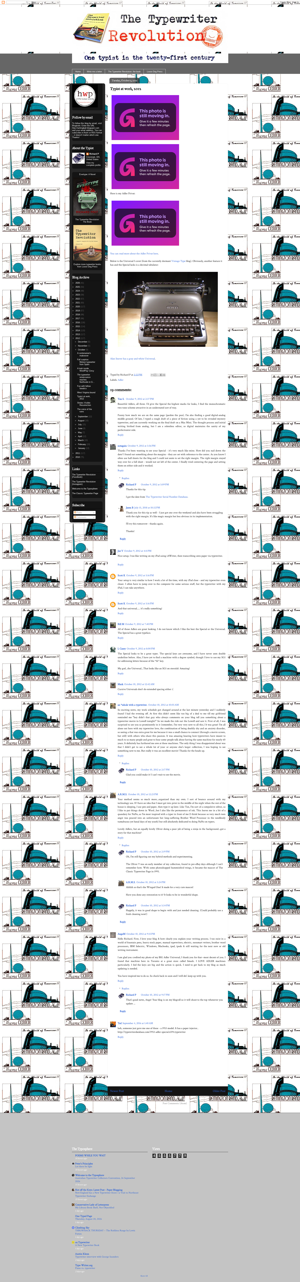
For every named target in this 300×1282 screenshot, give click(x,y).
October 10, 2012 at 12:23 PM (143, 794)
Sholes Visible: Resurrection (84, 404)
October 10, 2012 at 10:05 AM (163, 705)
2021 (77, 303)
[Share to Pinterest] (164, 374)
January (82, 448)
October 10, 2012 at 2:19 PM (155, 851)
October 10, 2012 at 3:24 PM (150, 882)
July (80, 424)
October (82, 350)
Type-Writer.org (83, 1265)
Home (78, 71)
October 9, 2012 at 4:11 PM (137, 551)
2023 (77, 295)
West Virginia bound (86, 392)
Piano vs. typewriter (85, 1268)
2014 (77, 330)
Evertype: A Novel (87, 174)
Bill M (121, 624)
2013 (77, 334)
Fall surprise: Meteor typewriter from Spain (86, 362)
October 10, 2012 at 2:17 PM (155, 769)
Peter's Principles (84, 1163)
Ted (120, 1023)
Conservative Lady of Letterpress (92, 1204)
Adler (120, 380)
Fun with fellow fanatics (84, 387)
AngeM (121, 934)
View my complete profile (93, 164)
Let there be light (83, 1166)
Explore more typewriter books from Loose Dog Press (87, 265)
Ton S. (121, 399)
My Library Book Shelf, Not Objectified (94, 1207)
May (80, 432)
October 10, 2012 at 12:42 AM (139, 684)
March (81, 440)
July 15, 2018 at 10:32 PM (147, 507)
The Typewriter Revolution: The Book (87, 220)
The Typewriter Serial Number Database (167, 497)
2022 (77, 299)
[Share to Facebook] (161, 374)
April (80, 436)
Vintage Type (178, 261)
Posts (79, 512)
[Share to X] (158, 374)
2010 (77, 457)
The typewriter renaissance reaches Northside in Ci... (86, 378)
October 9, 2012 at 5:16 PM (140, 575)
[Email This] (152, 374)
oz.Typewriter (82, 1242)
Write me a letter (94, 71)
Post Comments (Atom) (175, 1103)
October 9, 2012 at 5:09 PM (155, 484)
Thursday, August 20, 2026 (88, 1219)
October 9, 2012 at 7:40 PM (139, 624)
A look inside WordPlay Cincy (85, 369)
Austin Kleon (82, 1254)
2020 (77, 306)
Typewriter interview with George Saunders (97, 1256)
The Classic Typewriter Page (85, 493)
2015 (77, 326)
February (82, 444)
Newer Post (117, 1091)
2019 (77, 310)
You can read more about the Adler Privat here (134, 253)
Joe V (120, 551)
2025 (77, 287)
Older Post (219, 1091)
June (80, 428)
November (83, 346)
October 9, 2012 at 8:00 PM (141, 648)
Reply (121, 435)
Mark (120, 684)
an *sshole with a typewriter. (132, 705)
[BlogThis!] (155, 374)
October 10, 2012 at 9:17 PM (155, 995)
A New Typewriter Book (87, 1245)
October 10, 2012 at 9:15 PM (140, 934)
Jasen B (129, 507)
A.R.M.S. (122, 794)
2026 (77, 283)
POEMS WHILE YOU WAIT (90, 1155)
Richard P (131, 484)
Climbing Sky (82, 1227)
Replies (125, 478)
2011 (77, 453)
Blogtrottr (76, 125)
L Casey (122, 648)
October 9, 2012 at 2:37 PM (140, 399)
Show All (144, 1276)
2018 (77, 314)
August (81, 420)
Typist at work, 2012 (125, 88)
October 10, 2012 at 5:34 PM (155, 905)
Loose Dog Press (154, 71)
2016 (77, 322)
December (83, 342)
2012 (77, 338)
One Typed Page (83, 1216)
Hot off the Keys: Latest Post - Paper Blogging (98, 1190)
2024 (77, 291)
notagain (122, 446)
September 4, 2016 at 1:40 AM (137, 1023)
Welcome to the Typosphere (85, 489)
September (83, 416)
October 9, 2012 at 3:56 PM (141, 446)
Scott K (121, 575)
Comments (81, 517)
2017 (77, 318)
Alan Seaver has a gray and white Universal (132, 358)
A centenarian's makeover (84, 354)
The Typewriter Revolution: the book (124, 71)
